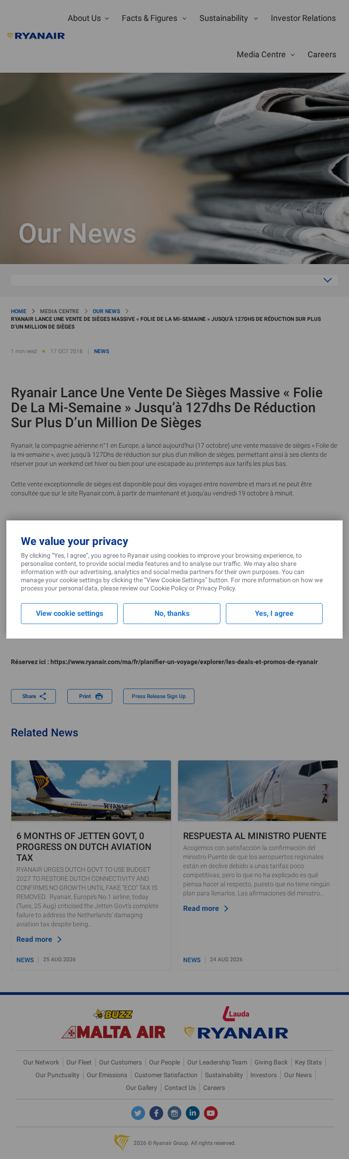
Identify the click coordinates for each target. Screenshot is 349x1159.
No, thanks (172, 613)
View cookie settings (69, 613)
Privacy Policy (215, 588)
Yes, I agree (274, 613)
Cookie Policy (169, 588)
